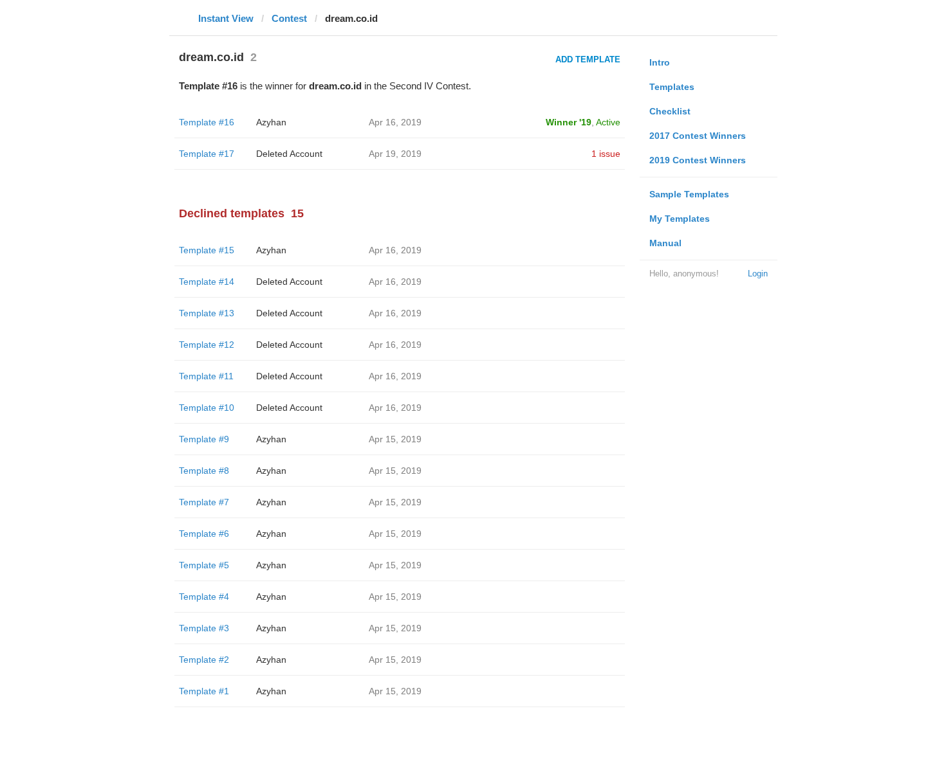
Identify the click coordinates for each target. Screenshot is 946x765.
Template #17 (206, 153)
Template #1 (204, 691)
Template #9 (204, 439)
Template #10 (206, 407)
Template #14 (206, 281)
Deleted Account (289, 153)
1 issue (605, 153)
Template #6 (204, 533)
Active (608, 122)
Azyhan (271, 122)
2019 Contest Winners (697, 160)
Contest (289, 18)
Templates (671, 87)
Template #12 (206, 344)
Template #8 (204, 470)
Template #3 (204, 628)
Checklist (670, 111)
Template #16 (206, 122)
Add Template (587, 59)
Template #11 (206, 376)
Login (758, 273)
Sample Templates (689, 194)
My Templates (679, 218)
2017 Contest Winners (697, 135)
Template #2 (204, 659)
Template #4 (204, 596)
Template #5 (204, 565)
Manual (665, 243)
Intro (659, 62)
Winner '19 (568, 122)
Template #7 (204, 502)
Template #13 (206, 313)
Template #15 (206, 250)
